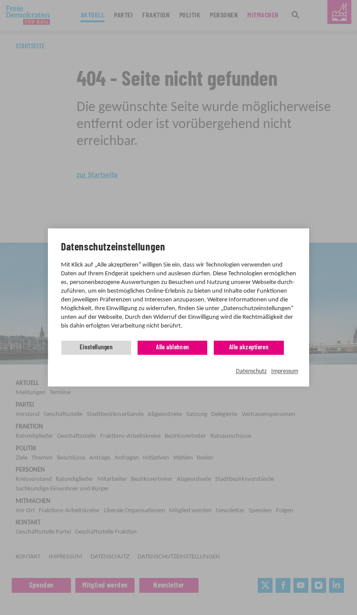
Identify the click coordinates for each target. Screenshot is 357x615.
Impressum (284, 371)
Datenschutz (251, 371)
